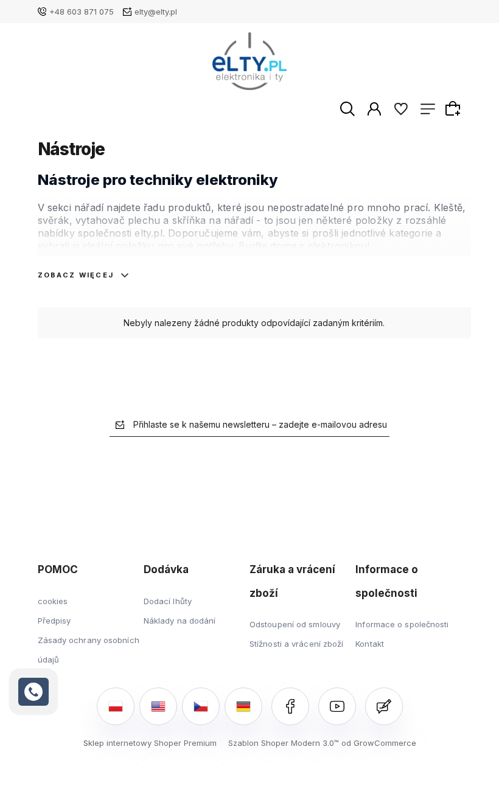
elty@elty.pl (155, 11)
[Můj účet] (374, 108)
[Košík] (454, 108)
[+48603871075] (33, 692)
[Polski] (115, 706)
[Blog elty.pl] (384, 706)
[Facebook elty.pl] (290, 706)
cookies (53, 601)
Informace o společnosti (401, 624)
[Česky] (201, 706)
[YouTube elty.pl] (337, 706)
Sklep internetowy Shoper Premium (150, 743)
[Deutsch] (243, 706)
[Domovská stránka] (250, 61)
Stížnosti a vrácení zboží (297, 644)
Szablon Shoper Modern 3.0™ (283, 743)
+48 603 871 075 (81, 11)
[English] (158, 706)
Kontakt (369, 644)
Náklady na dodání (180, 620)
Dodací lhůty (168, 601)
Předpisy (54, 620)
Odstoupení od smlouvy (295, 624)
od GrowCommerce (378, 743)
